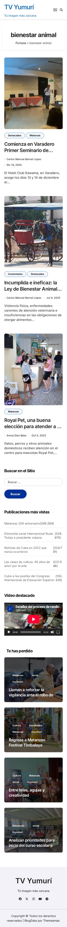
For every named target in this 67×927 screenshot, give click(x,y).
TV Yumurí (19, 7)
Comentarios (15, 274)
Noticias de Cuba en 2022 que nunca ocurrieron (25, 549)
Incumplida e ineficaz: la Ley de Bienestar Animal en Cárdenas (30, 289)
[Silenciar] (52, 632)
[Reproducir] (9, 632)
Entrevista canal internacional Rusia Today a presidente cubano (28, 535)
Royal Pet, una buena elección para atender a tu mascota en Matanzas (32, 426)
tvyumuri (18, 681)
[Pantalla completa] (58, 632)
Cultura (17, 725)
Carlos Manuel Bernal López (24, 159)
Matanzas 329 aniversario (22, 523)
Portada (21, 43)
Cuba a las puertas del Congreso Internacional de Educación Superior (29, 578)
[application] (33, 619)
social (35, 675)
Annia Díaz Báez (16, 435)
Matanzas (35, 135)
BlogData (30, 920)
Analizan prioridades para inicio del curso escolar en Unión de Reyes (32, 845)
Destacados (14, 135)
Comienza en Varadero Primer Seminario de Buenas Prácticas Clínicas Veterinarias (32, 153)
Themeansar (51, 920)
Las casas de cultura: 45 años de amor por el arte (27, 564)
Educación (18, 825)
